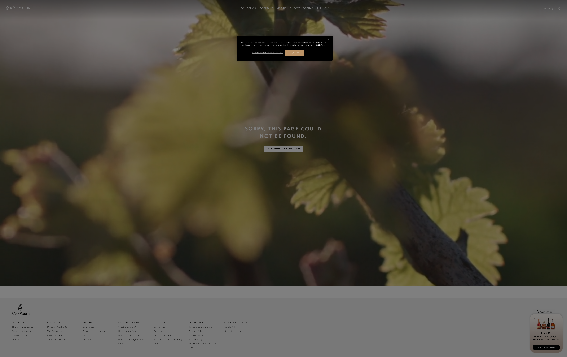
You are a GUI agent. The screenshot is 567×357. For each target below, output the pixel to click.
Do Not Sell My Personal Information (267, 53)
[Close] (328, 39)
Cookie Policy (321, 45)
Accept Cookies (294, 53)
